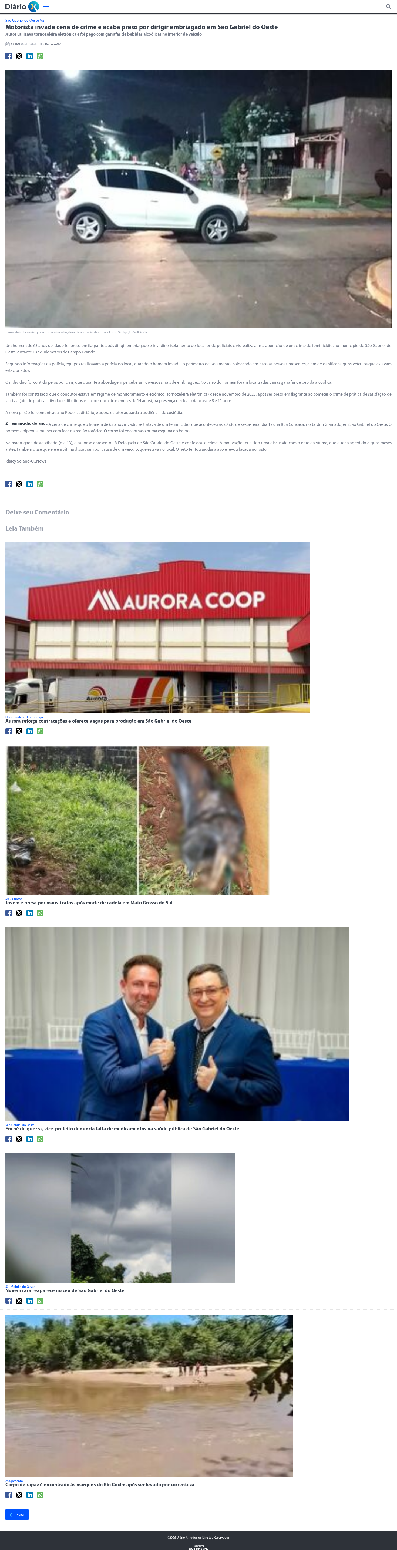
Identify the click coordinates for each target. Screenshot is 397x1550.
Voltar (20, 1515)
